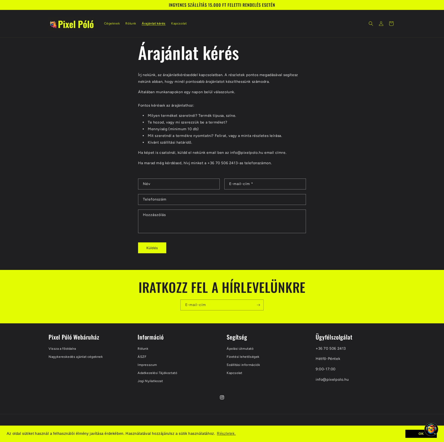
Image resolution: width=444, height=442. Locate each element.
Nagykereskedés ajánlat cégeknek (76, 357)
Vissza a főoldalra (62, 349)
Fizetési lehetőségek (243, 357)
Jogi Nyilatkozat (150, 381)
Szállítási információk (243, 365)
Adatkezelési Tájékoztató (157, 373)
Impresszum (147, 365)
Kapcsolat (234, 373)
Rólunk (143, 349)
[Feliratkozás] (258, 305)
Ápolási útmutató (240, 349)
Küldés (152, 248)
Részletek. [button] (226, 434)
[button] (371, 24)
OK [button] (421, 434)
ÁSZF (142, 357)
